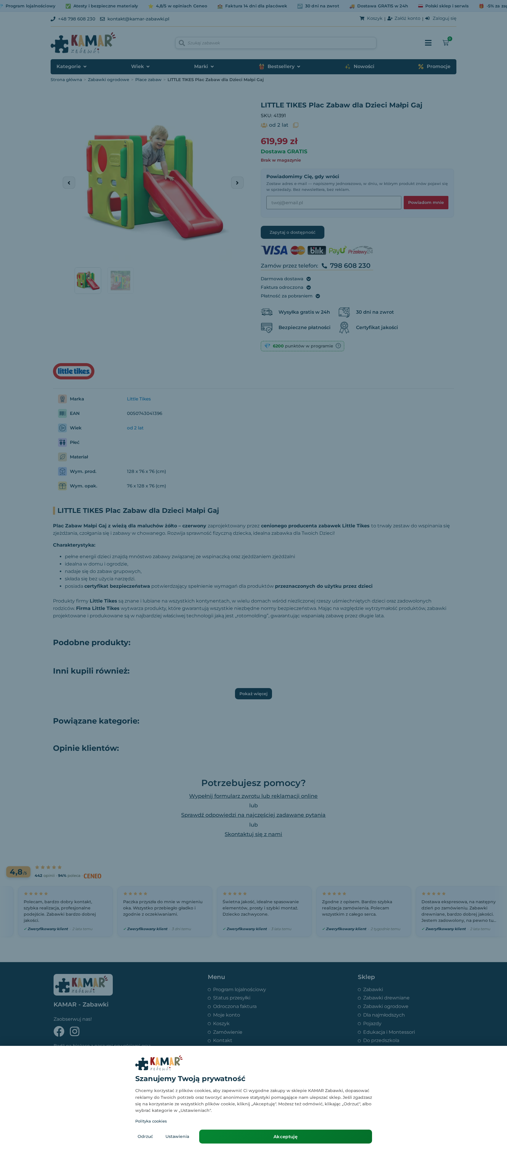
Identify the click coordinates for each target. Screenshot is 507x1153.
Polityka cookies (151, 1121)
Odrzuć (145, 1136)
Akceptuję (285, 1136)
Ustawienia (177, 1136)
